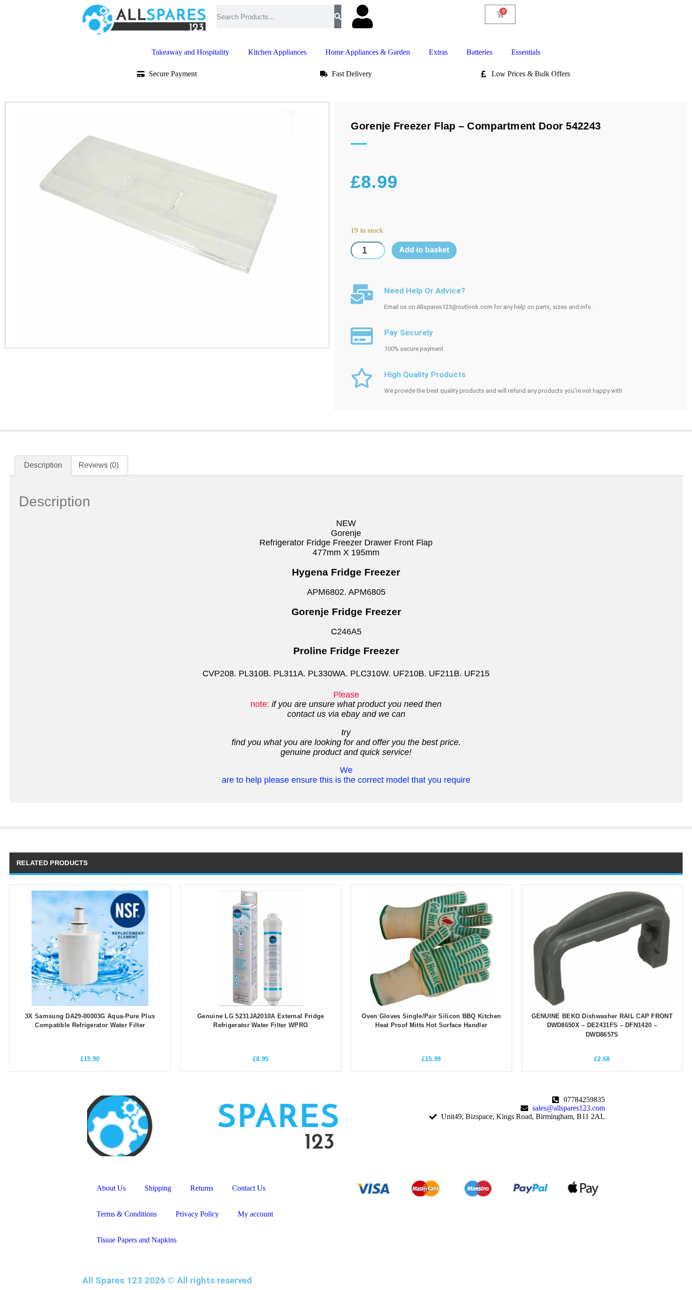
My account (255, 1214)
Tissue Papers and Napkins (137, 1240)
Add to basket (424, 250)
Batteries (479, 52)
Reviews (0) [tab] (99, 465)
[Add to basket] (25, 988)
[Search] (337, 16)
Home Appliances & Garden (367, 52)
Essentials (525, 52)
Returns (201, 1188)
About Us (111, 1188)
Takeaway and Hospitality (190, 52)
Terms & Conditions (127, 1214)
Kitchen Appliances (277, 52)
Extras (438, 52)
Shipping (158, 1188)
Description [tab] (43, 465)
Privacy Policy (197, 1214)
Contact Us (249, 1188)
